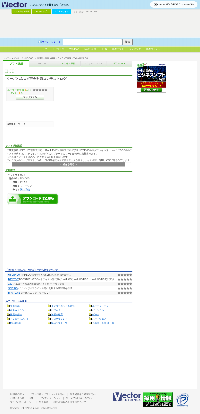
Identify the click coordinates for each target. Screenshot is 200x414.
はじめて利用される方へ (79, 398)
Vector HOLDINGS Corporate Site (176, 4)
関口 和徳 (25, 189)
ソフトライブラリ (21, 11)
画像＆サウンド (18, 310)
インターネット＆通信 (63, 306)
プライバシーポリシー (22, 402)
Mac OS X (15, 323)
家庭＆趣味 (50, 58)
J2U (10, 283)
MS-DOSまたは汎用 (34, 58)
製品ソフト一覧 (59, 323)
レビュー (42, 63)
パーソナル (98, 310)
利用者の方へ (17, 394)
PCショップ (41, 11)
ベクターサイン (61, 11)
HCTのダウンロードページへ (33, 199)
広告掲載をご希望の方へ (83, 394)
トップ (6, 58)
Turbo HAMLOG (80, 58)
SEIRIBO (13, 288)
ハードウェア (99, 318)
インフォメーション (50, 398)
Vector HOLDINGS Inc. (24, 408)
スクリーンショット (93, 63)
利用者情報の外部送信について (70, 402)
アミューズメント (19, 318)
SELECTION (91, 12)
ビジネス (56, 310)
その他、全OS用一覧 (103, 323)
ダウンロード (17, 58)
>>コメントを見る (30, 97)
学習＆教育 (57, 314)
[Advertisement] (38, 237)
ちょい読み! (79, 12)
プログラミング (59, 318)
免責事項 (43, 402)
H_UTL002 (14, 292)
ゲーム (95, 314)
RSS (31, 398)
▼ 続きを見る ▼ (68, 164)
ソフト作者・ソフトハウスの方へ (47, 394)
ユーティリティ (100, 306)
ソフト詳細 (16, 63)
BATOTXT (13, 279)
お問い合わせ (17, 398)
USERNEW (14, 274)
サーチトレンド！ (51, 41)
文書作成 (15, 306)
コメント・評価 (68, 63)
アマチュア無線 (64, 58)
